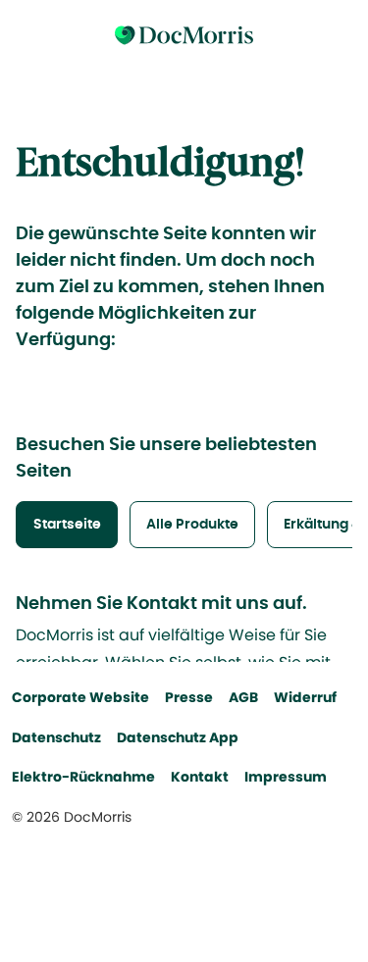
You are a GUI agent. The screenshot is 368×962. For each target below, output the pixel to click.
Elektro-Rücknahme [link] (83, 776)
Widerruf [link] (305, 697)
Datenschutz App (177, 737)
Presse (189, 697)
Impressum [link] (285, 776)
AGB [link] (243, 697)
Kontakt (200, 776)
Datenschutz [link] (56, 737)
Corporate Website (80, 697)
